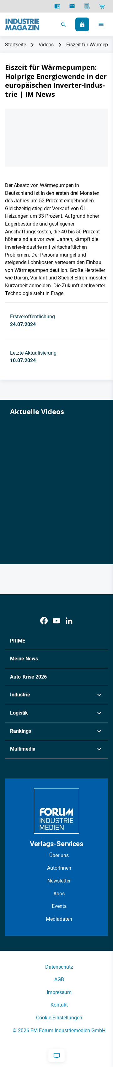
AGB (59, 979)
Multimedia (22, 749)
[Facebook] (44, 621)
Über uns (59, 855)
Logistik (19, 713)
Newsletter (59, 881)
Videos (46, 45)
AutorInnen (59, 868)
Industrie (20, 695)
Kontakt (59, 1005)
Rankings (20, 731)
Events (59, 906)
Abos (59, 894)
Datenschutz (59, 967)
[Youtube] (56, 621)
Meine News (24, 659)
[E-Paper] (57, 6)
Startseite (15, 45)
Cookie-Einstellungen (59, 1018)
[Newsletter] (72, 6)
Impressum (59, 992)
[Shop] (102, 6)
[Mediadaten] (87, 6)
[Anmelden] (82, 24)
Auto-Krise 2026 (28, 677)
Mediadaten (59, 919)
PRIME (17, 641)
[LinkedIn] (69, 621)
